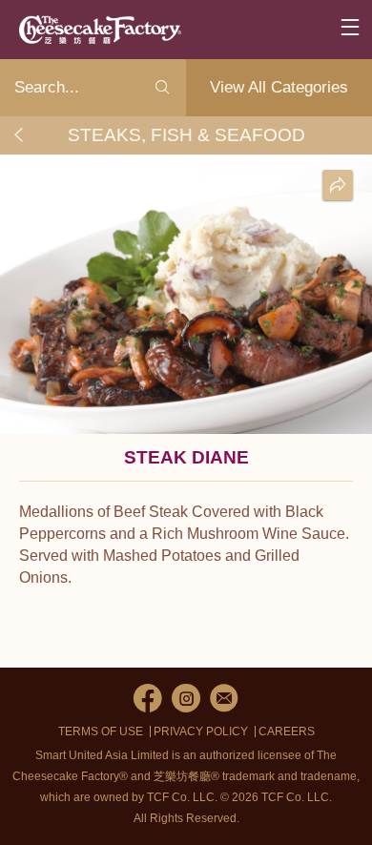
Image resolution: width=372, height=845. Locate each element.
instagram (186, 698)
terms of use (100, 731)
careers (286, 731)
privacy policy (201, 731)
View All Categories (279, 87)
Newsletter (224, 698)
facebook (148, 698)
